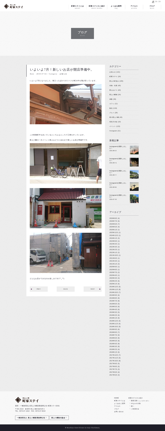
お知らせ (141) (114, 72)
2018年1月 (113, 352)
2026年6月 (113, 224)
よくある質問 (116, 7)
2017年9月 (113, 363)
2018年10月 (113, 326)
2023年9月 (113, 241)
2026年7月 (113, 221)
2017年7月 (113, 369)
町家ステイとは (77, 7)
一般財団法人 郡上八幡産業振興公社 (31, 418)
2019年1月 (113, 318)
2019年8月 (113, 298)
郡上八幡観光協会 (58, 418)
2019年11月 (113, 289)
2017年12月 (113, 355)
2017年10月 (113, 361)
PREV (39, 289)
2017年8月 (113, 366)
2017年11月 (113, 358)
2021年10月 (113, 255)
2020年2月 (113, 281)
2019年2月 (113, 315)
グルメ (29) (113, 113)
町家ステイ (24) (115, 76)
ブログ (152, 7)
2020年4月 (113, 275)
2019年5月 (113, 306)
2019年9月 (113, 295)
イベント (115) (114, 126)
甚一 (132, 406)
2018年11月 (113, 324)
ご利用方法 (135, 409)
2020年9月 (113, 267)
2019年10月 (113, 292)
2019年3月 (113, 312)
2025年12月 (113, 232)
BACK (66, 289)
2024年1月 (113, 238)
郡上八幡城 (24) (115, 94)
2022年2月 (113, 249)
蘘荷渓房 (140, 400)
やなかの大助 (136, 403)
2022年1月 (113, 252)
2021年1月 (113, 264)
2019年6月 (113, 304)
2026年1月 (113, 230)
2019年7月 (113, 301)
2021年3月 (113, 261)
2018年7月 (113, 335)
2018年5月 (113, 341)
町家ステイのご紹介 (97, 7)
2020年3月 (113, 278)
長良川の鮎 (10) (115, 122)
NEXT (93, 289)
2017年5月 (113, 375)
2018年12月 (113, 321)
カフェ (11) (113, 103)
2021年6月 (113, 258)
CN (159, 1)
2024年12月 (113, 235)
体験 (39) (112, 99)
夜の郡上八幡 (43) (115, 117)
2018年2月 (113, 349)
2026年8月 (113, 218)
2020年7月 (113, 272)
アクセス (134, 7)
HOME (116, 398)
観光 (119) (113, 108)
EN (156, 1)
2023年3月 (113, 244)
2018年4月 (113, 344)
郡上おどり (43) (115, 90)
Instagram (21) (115, 131)
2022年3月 (113, 247)
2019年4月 (113, 309)
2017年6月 (113, 372)
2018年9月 (113, 329)
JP (153, 1)
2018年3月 (113, 346)
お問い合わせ (119, 411)
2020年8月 (113, 269)
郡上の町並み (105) (116, 81)
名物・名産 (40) (115, 85)
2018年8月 (113, 332)
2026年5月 (113, 227)
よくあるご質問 (119, 403)
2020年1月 (113, 284)
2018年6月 (113, 338)
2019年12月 (113, 287)
